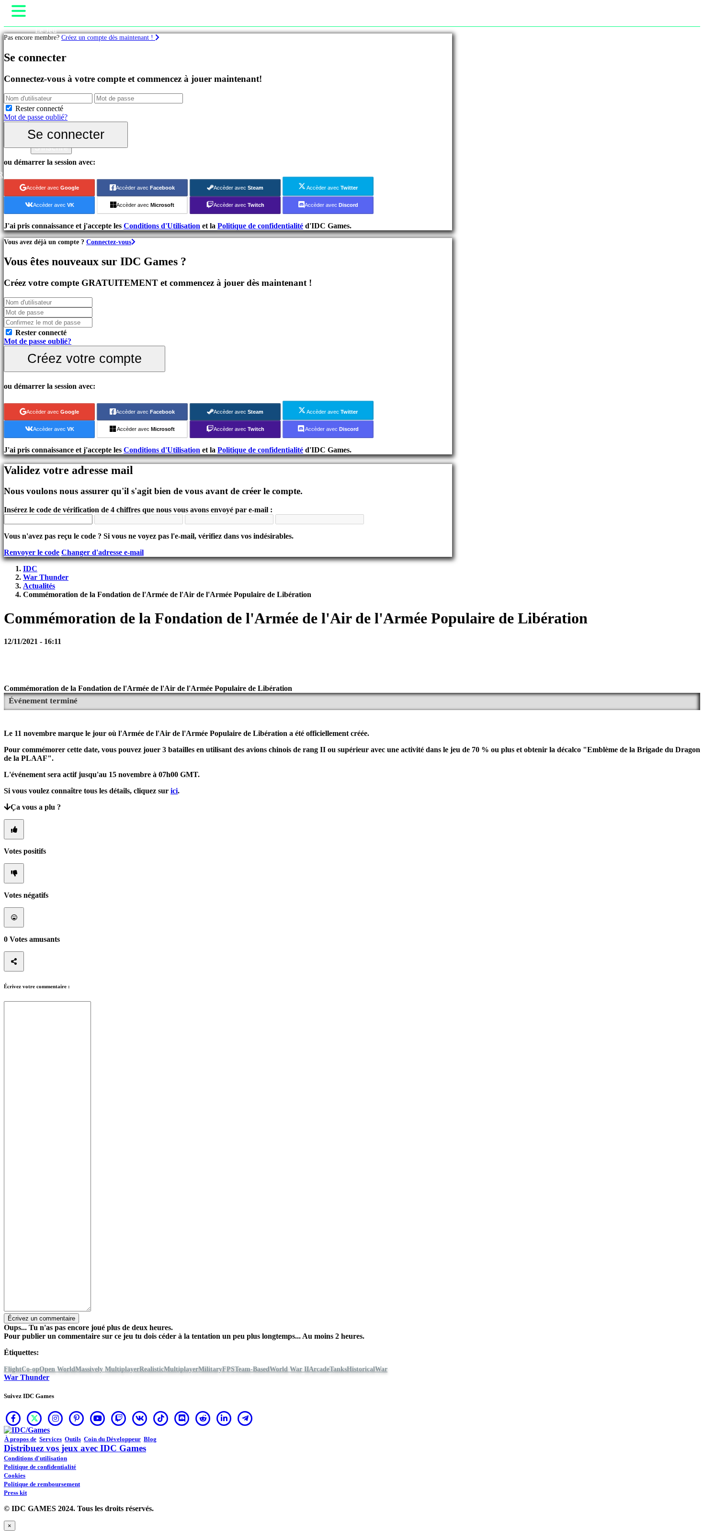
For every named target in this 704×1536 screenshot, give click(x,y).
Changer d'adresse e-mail (102, 552)
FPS (228, 1369)
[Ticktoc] (160, 1418)
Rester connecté (39, 108)
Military (210, 1369)
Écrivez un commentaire (41, 1318)
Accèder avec (52, 188)
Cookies (14, 1475)
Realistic (151, 1369)
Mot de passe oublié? (36, 117)
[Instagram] (55, 1418)
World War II (289, 1369)
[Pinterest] (76, 1418)
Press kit (15, 1492)
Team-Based (252, 1369)
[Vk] (139, 1418)
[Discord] (182, 1418)
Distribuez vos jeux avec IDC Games (75, 1448)
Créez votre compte (84, 358)
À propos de (20, 1439)
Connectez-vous (108, 242)
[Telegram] (245, 1418)
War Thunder (45, 577)
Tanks (338, 1369)
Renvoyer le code (31, 552)
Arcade (319, 1369)
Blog (150, 1439)
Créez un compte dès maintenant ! (108, 37)
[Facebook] (13, 1418)
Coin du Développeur (112, 1439)
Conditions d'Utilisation (162, 226)
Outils (73, 1439)
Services (50, 1439)
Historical (361, 1369)
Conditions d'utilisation (35, 1458)
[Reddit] (203, 1418)
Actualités (39, 586)
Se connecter (65, 134)
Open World (57, 1369)
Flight (13, 1369)
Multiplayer (181, 1369)
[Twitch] (118, 1418)
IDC (30, 569)
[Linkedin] (224, 1418)
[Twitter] (34, 1418)
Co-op (30, 1369)
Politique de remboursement (42, 1484)
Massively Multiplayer (107, 1369)
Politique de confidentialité (260, 226)
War (381, 1369)
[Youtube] (97, 1418)
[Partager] (14, 961)
